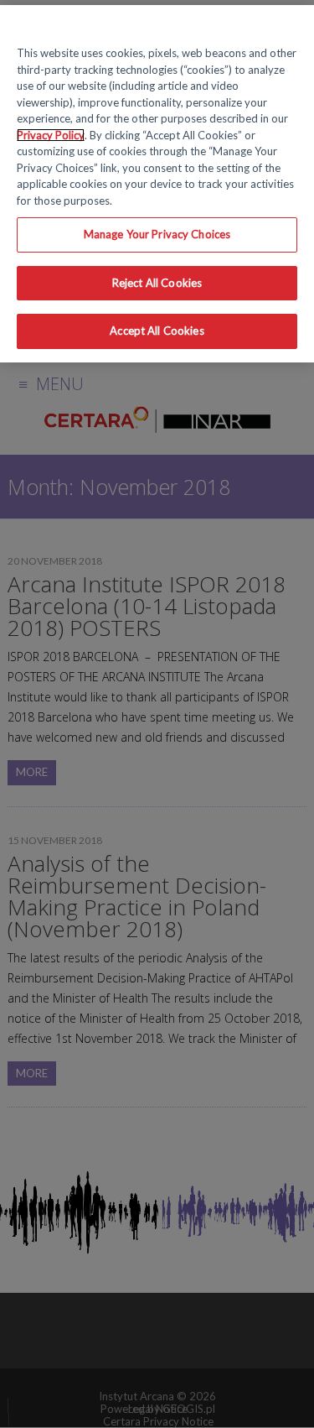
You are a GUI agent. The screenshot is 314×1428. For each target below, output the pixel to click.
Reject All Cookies (157, 282)
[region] (157, 183)
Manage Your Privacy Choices (157, 234)
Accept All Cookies (156, 330)
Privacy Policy (51, 135)
